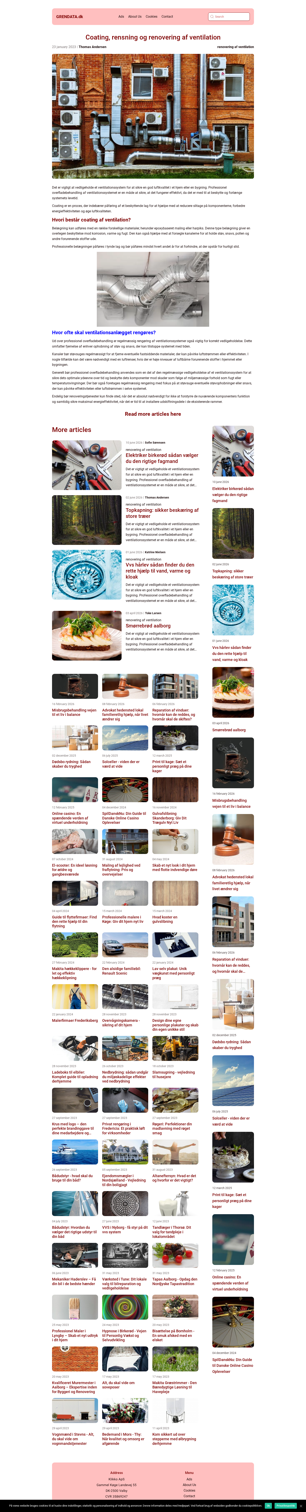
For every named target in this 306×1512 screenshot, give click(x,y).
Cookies (151, 17)
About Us (135, 17)
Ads (121, 17)
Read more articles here (153, 414)
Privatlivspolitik (286, 1505)
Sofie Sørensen (155, 442)
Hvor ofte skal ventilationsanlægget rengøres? (104, 332)
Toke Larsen (153, 613)
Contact (167, 17)
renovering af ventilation (235, 47)
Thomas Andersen (92, 47)
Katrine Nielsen (155, 552)
